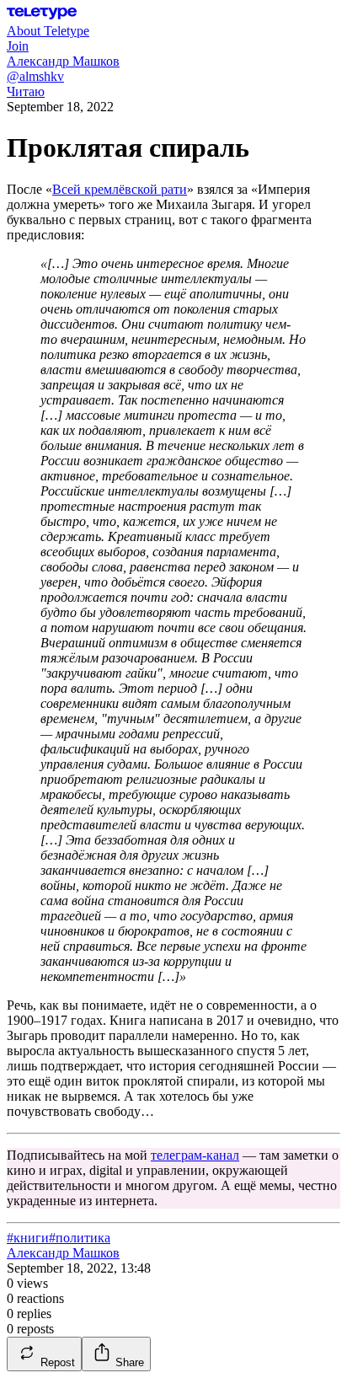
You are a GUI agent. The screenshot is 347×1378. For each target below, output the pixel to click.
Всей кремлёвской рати (119, 189)
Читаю (26, 91)
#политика (79, 1238)
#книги (28, 1238)
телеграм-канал (195, 1155)
